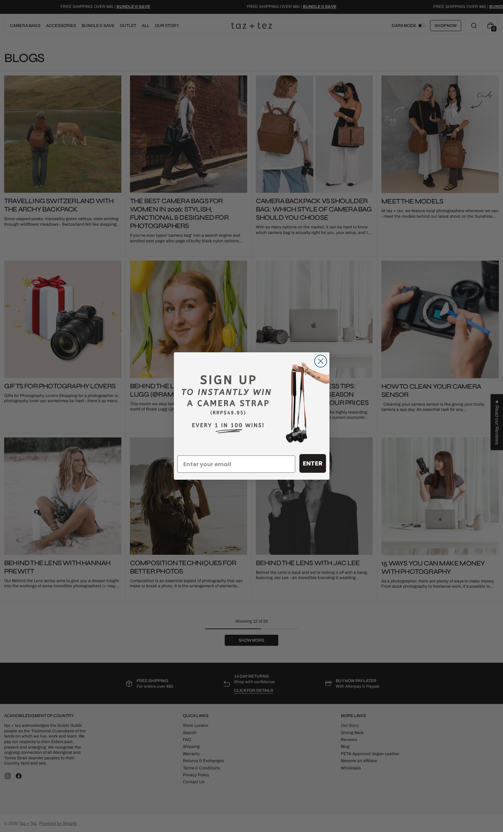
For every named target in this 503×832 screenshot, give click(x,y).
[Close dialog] (321, 361)
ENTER (313, 463)
